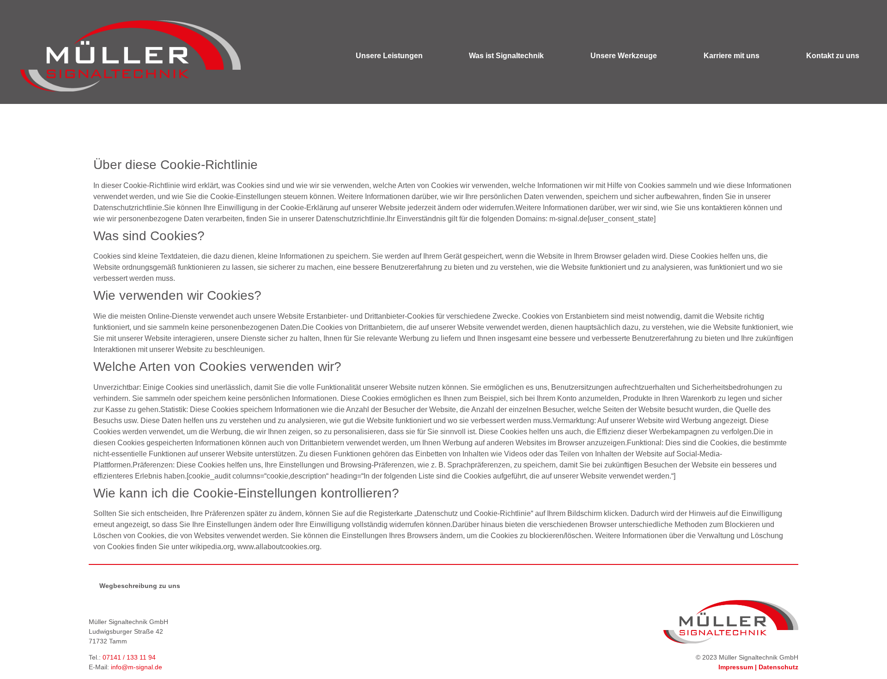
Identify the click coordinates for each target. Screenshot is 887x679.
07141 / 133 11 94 (129, 657)
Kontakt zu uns (832, 56)
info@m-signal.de (136, 667)
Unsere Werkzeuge (623, 56)
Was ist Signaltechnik (506, 56)
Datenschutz (778, 667)
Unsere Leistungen (389, 56)
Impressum (735, 667)
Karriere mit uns (731, 56)
